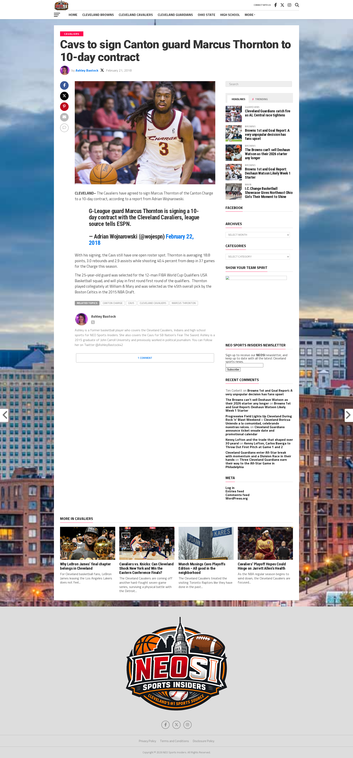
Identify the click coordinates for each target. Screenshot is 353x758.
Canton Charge (113, 303)
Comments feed (237, 494)
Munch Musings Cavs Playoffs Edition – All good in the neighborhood (202, 568)
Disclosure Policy (203, 741)
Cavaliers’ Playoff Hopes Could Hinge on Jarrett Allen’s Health (262, 566)
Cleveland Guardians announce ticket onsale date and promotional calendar (255, 430)
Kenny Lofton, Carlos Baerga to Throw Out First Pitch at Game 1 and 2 (258, 445)
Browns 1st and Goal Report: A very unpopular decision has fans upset (267, 134)
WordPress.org (237, 498)
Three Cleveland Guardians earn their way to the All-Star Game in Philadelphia (256, 463)
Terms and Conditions (174, 741)
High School (230, 14)
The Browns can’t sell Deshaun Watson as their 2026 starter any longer (267, 154)
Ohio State (206, 14)
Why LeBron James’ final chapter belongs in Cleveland (85, 566)
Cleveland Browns (98, 14)
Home (73, 14)
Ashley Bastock (87, 70)
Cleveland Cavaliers (136, 14)
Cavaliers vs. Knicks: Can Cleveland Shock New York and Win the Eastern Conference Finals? (146, 568)
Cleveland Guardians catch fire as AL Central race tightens (267, 113)
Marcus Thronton (184, 303)
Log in (230, 487)
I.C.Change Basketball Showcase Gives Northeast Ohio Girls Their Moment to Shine (269, 192)
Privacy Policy (147, 741)
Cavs (131, 303)
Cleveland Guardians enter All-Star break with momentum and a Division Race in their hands (258, 456)
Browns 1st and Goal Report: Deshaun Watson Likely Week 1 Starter (267, 173)
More (249, 14)
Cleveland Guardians (175, 14)
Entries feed (235, 491)
